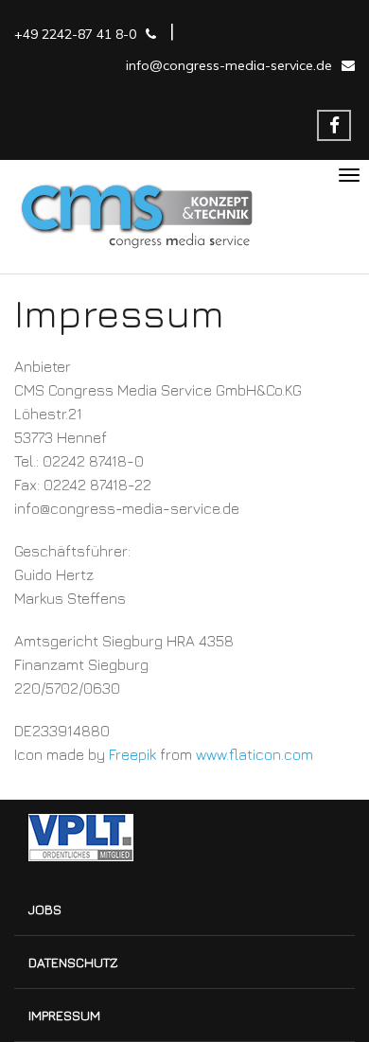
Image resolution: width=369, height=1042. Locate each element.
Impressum (64, 1015)
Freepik (132, 754)
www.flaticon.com (254, 754)
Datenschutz (73, 962)
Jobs (45, 909)
